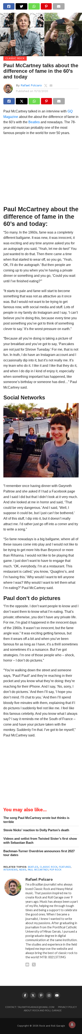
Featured (65, 867)
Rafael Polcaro (31, 85)
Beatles (34, 122)
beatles (33, 867)
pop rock (55, 869)
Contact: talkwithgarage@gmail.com (29, 1007)
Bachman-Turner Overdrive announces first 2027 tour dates (39, 853)
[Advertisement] (41, 171)
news (22, 869)
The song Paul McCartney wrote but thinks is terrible (36, 820)
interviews (10, 869)
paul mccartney (38, 869)
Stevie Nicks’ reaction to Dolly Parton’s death (36, 830)
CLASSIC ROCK (48, 867)
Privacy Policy (67, 1007)
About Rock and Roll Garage (43, 1010)
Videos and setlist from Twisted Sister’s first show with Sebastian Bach (40, 840)
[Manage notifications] (72, 1024)
